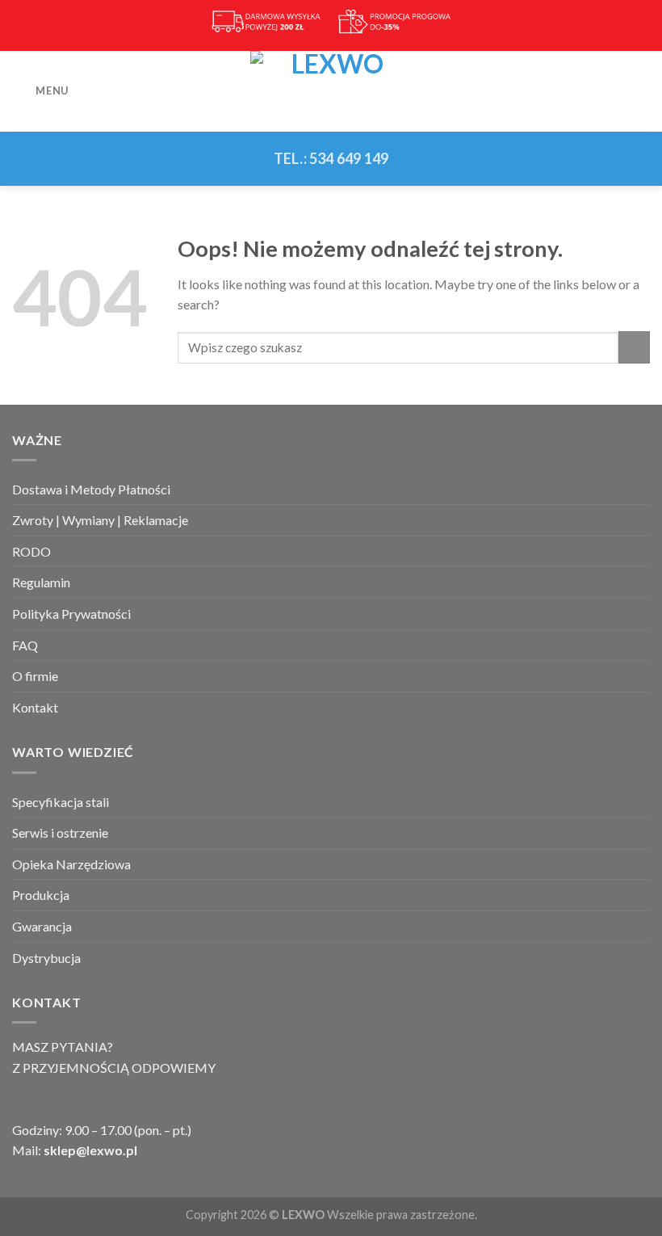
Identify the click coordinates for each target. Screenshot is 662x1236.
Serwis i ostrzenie (60, 832)
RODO (31, 551)
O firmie (35, 675)
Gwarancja (42, 926)
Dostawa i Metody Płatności (91, 489)
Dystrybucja (46, 957)
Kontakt (35, 707)
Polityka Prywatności (71, 613)
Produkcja (40, 894)
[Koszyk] (642, 91)
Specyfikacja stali (60, 801)
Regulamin (41, 582)
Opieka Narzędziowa (71, 864)
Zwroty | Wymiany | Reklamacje (100, 520)
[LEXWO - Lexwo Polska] (331, 91)
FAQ (25, 645)
